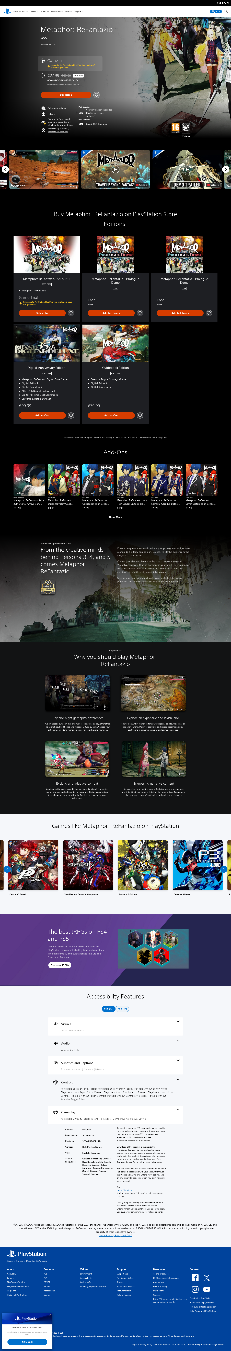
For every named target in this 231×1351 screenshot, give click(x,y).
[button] (58, 131)
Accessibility (86, 1278)
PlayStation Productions (18, 1286)
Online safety (86, 1282)
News (67, 11)
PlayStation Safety (125, 1278)
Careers (10, 1278)
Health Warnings (124, 1190)
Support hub (122, 1273)
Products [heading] (49, 1269)
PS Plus (43, 11)
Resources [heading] (159, 1269)
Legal (134, 1344)
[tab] (108, 1009)
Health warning (160, 1286)
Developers (158, 1290)
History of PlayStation (17, 1294)
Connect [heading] (194, 1269)
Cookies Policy (193, 1344)
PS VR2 (47, 1282)
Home (10, 1261)
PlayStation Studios (16, 1282)
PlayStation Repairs (126, 1286)
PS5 (24, 11)
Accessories (56, 11)
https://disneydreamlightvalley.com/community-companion (170, 1301)
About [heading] (10, 1269)
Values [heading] (84, 1269)
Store (16, 11)
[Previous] (5, 169)
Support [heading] (121, 1269)
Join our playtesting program (203, 1306)
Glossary (157, 1294)
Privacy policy (146, 1344)
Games (33, 11)
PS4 (45, 1278)
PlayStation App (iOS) (200, 1298)
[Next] (225, 169)
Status (120, 1282)
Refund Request (124, 1294)
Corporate (11, 1290)
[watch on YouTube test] (141, 185)
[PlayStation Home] (7, 11)
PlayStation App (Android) (202, 1302)
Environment (86, 1273)
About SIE (11, 1273)
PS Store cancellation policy (166, 1278)
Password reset (124, 1290)
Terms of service (161, 1273)
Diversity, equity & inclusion (93, 1286)
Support (77, 11)
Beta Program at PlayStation (203, 1311)
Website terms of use (164, 1344)
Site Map (181, 1344)
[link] (33, 869)
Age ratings (158, 1282)
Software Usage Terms (213, 1344)
